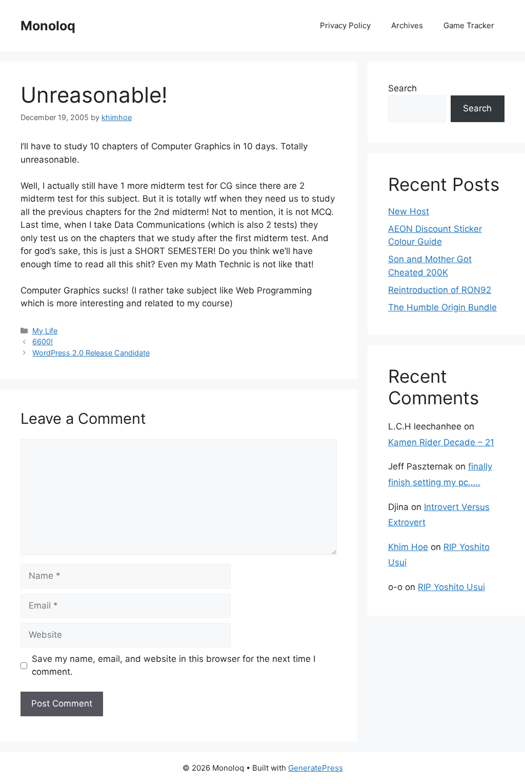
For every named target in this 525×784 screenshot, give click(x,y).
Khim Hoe (408, 547)
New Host (408, 211)
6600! (42, 341)
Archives (407, 25)
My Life (44, 330)
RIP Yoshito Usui (451, 587)
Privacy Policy (345, 25)
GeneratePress (315, 768)
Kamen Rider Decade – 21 (441, 442)
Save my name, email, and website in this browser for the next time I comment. (173, 665)
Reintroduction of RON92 (439, 290)
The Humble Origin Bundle (442, 307)
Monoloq (48, 25)
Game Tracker (468, 25)
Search (402, 88)
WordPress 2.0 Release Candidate (91, 352)
